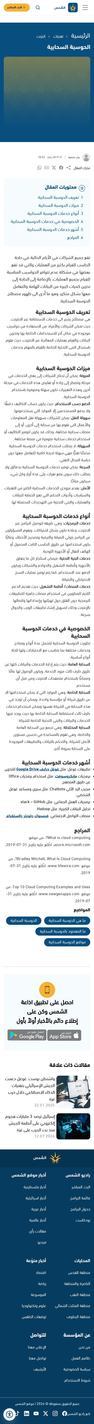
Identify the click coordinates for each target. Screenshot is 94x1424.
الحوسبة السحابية (24, 921)
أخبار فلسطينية (35, 1187)
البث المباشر (14, 7)
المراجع (73, 237)
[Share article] (70, 168)
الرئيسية (80, 35)
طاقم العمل (80, 1358)
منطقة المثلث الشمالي (72, 1306)
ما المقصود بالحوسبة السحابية (63, 931)
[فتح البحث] (38, 8)
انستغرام (13, 816)
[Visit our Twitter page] (48, 1413)
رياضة (42, 1284)
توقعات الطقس (34, 1317)
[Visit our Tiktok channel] (19, 1413)
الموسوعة (38, 1295)
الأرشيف (40, 1369)
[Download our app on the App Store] (64, 1036)
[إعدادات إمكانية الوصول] (10, 1414)
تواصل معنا (37, 1358)
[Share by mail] (48, 168)
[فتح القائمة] (85, 8)
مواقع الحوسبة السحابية (67, 942)
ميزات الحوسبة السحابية (58, 205)
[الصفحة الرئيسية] (66, 8)
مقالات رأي (37, 1231)
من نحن (84, 1347)
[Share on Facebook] (62, 168)
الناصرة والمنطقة (77, 1284)
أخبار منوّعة (36, 1261)
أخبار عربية (38, 1209)
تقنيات (58, 36)
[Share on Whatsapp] (41, 168)
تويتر (27, 816)
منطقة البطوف (78, 1317)
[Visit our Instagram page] (57, 1413)
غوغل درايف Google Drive (38, 769)
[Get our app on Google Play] (30, 1036)
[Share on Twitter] (55, 168)
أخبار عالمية (37, 1220)
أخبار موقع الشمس (29, 1175)
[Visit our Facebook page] (64, 1413)
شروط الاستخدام (77, 1380)
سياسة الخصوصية (76, 1369)
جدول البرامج (80, 1209)
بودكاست (83, 1220)
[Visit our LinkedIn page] (29, 1413)
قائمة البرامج (80, 1198)
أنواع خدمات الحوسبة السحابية (53, 213)
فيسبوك (41, 816)
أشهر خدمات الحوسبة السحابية (53, 229)
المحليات (82, 1261)
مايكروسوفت (66, 776)
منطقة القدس (79, 1273)
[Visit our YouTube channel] (38, 1413)
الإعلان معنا (37, 1347)
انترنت (40, 36)
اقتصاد (41, 1273)
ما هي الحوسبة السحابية (67, 921)
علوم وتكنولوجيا (34, 1306)
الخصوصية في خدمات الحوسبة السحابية (45, 221)
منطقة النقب (80, 1295)
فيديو (42, 1242)
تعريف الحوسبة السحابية (58, 197)
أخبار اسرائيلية (36, 1198)
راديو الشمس (78, 1175)
